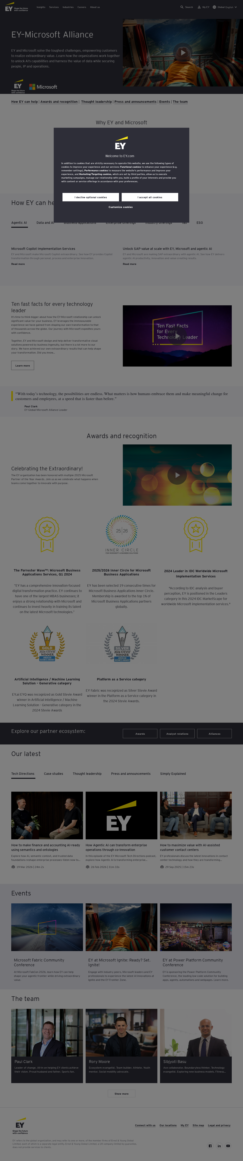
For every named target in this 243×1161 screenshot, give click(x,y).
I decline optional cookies (91, 197)
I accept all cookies (150, 197)
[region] (121, 175)
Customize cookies (121, 207)
